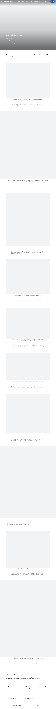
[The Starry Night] (28, 80)
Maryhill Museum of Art (39, 658)
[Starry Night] (28, 219)
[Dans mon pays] (28, 413)
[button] (1, 1)
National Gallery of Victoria (30, 382)
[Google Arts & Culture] (8, 1)
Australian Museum (31, 340)
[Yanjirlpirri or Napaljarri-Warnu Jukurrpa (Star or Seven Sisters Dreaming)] (28, 323)
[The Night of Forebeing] (28, 618)
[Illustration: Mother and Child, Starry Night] (28, 145)
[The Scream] (28, 482)
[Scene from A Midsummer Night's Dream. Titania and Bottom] (28, 366)
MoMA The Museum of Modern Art (38, 99)
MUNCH (37, 519)
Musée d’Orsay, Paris (37, 295)
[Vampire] (28, 549)
